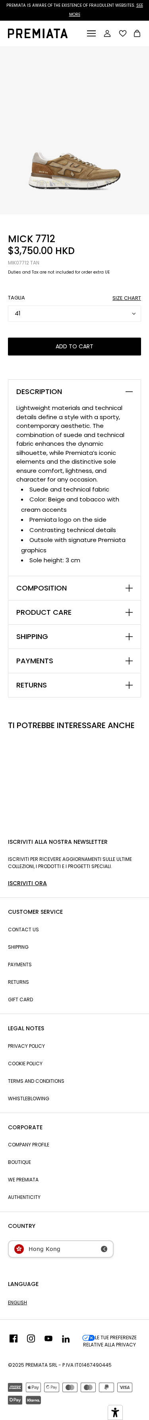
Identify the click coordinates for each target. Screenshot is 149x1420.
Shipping (18, 947)
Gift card (20, 999)
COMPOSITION (41, 588)
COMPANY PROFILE (28, 1144)
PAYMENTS (34, 661)
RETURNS (31, 685)
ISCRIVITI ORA (27, 883)
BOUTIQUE (19, 1162)
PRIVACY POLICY (26, 1046)
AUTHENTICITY (24, 1197)
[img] (13, 1341)
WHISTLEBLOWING (28, 1098)
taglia (16, 297)
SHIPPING (32, 637)
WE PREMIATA (23, 1179)
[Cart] (137, 34)
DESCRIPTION (39, 392)
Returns (18, 982)
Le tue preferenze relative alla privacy (110, 1341)
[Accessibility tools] (115, 1412)
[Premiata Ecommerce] (38, 36)
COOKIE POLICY (25, 1063)
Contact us (23, 929)
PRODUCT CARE (44, 612)
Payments (20, 964)
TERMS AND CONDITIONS (36, 1081)
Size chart (126, 298)
